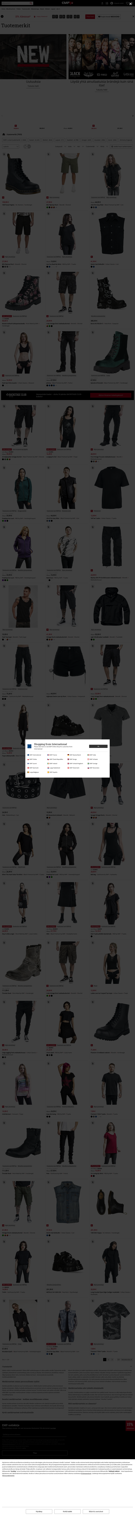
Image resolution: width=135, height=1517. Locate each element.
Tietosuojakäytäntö (8, 1476)
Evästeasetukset (86, 1473)
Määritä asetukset (96, 1511)
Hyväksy (39, 1511)
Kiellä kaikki (67, 1511)
